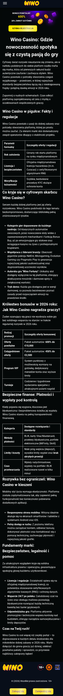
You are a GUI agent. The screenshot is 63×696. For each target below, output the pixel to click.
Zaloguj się (18, 691)
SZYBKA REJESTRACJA (22, 28)
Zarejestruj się (43, 691)
